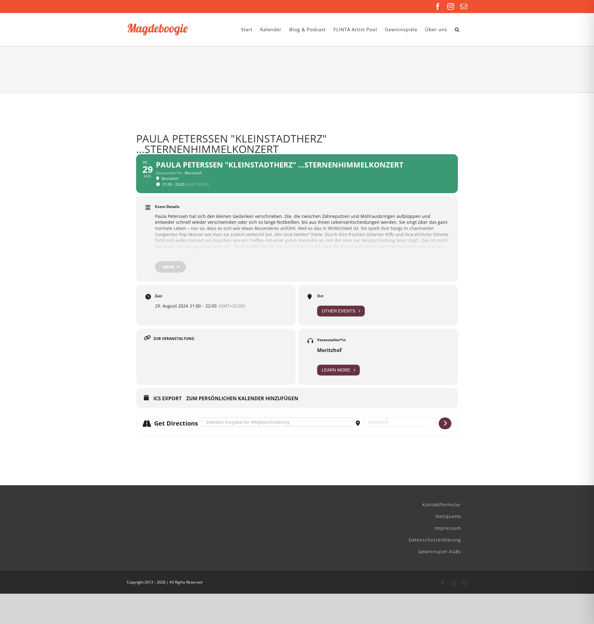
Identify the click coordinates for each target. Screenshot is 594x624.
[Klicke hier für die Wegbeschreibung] (445, 423)
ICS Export (167, 399)
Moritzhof (329, 350)
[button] (457, 29)
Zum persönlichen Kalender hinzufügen (242, 399)
